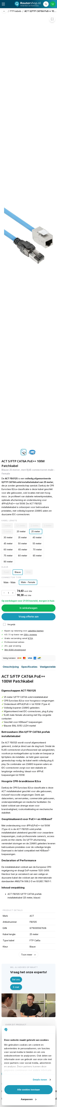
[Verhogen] (12, 593)
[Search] (46, 4)
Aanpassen (27, 1099)
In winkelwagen (28, 607)
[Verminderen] (4, 593)
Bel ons (16, 979)
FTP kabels (15, 11)
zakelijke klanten (36, 631)
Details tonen (40, 1079)
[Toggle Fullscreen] (52, 19)
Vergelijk (11, 624)
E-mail (16, 987)
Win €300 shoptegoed (15, 650)
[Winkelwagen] (52, 4)
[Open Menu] (3, 4)
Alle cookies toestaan (28, 1089)
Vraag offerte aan (29, 616)
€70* (30, 638)
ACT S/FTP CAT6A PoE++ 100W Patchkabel (40, 11)
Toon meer (26, 954)
